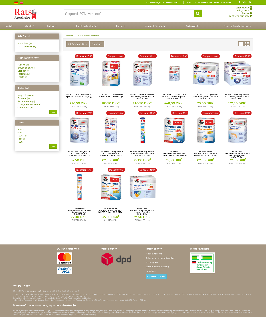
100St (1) (22, 141)
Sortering (96, 43)
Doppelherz (70, 35)
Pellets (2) (22, 76)
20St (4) (21, 129)
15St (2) (21, 138)
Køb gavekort (243, 10)
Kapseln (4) (23, 64)
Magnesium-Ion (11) (27, 95)
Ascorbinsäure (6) (26, 101)
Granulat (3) (23, 70)
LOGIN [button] (244, 2)
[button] (251, 2)
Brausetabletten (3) (27, 67)
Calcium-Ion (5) (25, 107)
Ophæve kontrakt (156, 276)
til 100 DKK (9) (25, 43)
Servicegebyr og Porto (36, 291)
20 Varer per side (77, 43)
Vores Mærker (243, 7)
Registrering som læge (239, 15)
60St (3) (21, 132)
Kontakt (246, 13)
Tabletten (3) (24, 73)
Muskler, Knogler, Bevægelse (88, 35)
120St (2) (22, 135)
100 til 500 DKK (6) (27, 46)
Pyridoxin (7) (24, 98)
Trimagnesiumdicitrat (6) (29, 104)
